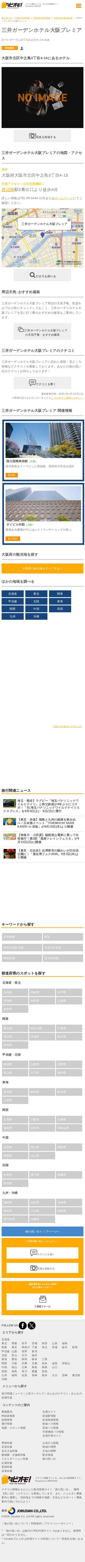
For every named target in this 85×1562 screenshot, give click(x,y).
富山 (14, 1355)
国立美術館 (51, 958)
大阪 (14, 1363)
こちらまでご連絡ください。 (67, 397)
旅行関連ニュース (12, 1393)
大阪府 (35, 1119)
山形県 (62, 1000)
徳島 (14, 1371)
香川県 (35, 1174)
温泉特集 (7, 1470)
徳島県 (8, 1174)
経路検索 (7, 1419)
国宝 (47, 936)
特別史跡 (9, 958)
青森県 (35, 992)
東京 (14, 1347)
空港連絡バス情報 (53, 1431)
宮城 (34, 1343)
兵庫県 (62, 1119)
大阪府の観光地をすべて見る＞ (42, 568)
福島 (64, 1343)
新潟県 (8, 1064)
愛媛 (34, 1371)
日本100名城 (52, 947)
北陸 (36, 601)
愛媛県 (62, 1174)
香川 (24, 1371)
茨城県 (35, 1036)
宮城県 (8, 1000)
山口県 (35, 1155)
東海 (60, 601)
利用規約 (36, 1523)
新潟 (34, 1351)
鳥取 (34, 1367)
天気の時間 (49, 1450)
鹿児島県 (9, 1219)
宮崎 (64, 1375)
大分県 (35, 1210)
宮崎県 (62, 1210)
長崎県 (62, 1202)
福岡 (14, 1375)
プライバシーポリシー (57, 1523)
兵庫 (24, 1363)
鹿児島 (76, 1375)
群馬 (74, 1347)
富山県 (8, 1072)
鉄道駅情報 (49, 1415)
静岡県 (35, 1091)
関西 (12, 608)
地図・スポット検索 (14, 1427)
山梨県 (35, 1064)
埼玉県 (8, 1036)
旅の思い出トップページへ (42, 1231)
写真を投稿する (46, 136)
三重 (44, 1359)
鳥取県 (62, 1147)
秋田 (44, 1343)
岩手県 (62, 992)
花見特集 (7, 1446)
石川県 (35, 1072)
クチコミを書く (46, 384)
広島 (24, 1367)
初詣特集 (7, 1466)
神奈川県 (36, 1028)
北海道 (12, 593)
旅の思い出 (7, 18)
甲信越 (12, 601)
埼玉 (44, 1347)
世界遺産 (9, 936)
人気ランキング (35, 1393)
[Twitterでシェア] (32, 1325)
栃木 (64, 1347)
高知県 (8, 1183)
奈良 (44, 1363)
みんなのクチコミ (57, 1393)
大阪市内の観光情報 (63, 18)
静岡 (24, 1359)
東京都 (8, 1028)
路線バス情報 (50, 1423)
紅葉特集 (7, 1462)
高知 (44, 1371)
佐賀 (24, 1375)
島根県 (8, 1155)
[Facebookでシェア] (23, 1325)
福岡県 (8, 1202)
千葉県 (62, 1028)
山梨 (14, 1351)
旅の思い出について (16, 1523)
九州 (12, 616)
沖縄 (36, 616)
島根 (44, 1367)
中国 (36, 608)
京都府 (8, 1119)
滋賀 (54, 1363)
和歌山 (66, 1363)
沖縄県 (35, 1219)
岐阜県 (62, 1091)
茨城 (54, 1347)
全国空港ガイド (51, 1435)
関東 (60, 593)
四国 (60, 608)
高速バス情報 (50, 1427)
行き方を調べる (46, 276)
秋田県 (35, 1000)
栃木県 (62, 1036)
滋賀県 (8, 1127)
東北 (36, 593)
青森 (14, 1343)
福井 (34, 1355)
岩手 (24, 1343)
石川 (24, 1355)
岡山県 (35, 1147)
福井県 (62, 1072)
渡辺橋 (8, 189)
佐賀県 (35, 1202)
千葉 (34, 1347)
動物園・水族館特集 (14, 1454)
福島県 (8, 1008)
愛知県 (8, 1091)
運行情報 (7, 1423)
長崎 (34, 1375)
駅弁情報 (47, 1454)
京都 (34, 1363)
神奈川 (26, 1347)
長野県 (62, 1064)
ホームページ (64, 198)
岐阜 (34, 1359)
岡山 (14, 1367)
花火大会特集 (10, 1450)
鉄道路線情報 (50, 1419)
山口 (54, 1367)
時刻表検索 (8, 1415)
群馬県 (8, 1045)
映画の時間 (49, 1446)
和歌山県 (63, 1127)
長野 (24, 1351)
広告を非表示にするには (67, 726)
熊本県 (8, 1210)
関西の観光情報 (22, 18)
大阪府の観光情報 (42, 18)
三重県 (8, 1100)
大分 (54, 1375)
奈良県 (35, 1127)
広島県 (8, 1147)
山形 (54, 1343)
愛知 (14, 1359)
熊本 (44, 1375)
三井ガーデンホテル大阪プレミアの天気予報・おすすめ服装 (45, 332)
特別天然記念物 (14, 947)
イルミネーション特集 (15, 1458)
